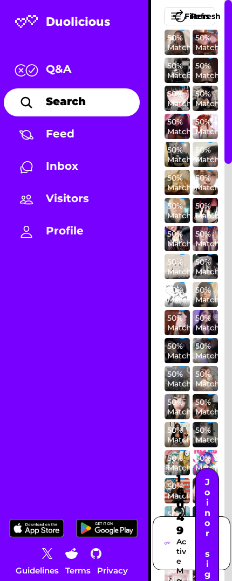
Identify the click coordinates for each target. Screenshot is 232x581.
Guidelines (37, 570)
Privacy (112, 570)
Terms (78, 570)
